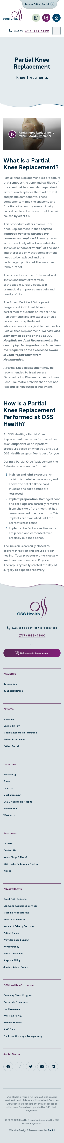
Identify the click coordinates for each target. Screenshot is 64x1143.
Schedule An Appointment (34, 653)
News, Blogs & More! (15, 857)
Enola (6, 781)
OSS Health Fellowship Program (21, 864)
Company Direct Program (17, 995)
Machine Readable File (16, 912)
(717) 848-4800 (37, 30)
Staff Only (9, 1029)
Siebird (51, 1130)
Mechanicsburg (12, 794)
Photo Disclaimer (13, 953)
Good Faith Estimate (15, 899)
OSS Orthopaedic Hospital (18, 801)
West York (9, 815)
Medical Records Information (20, 732)
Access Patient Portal (37, 4)
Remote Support (12, 1022)
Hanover (8, 788)
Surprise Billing (11, 960)
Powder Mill (10, 808)
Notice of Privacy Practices (18, 926)
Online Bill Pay (11, 725)
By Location (10, 683)
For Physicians (11, 1008)
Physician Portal (12, 1015)
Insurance (9, 719)
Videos (7, 870)
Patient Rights (11, 933)
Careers (7, 843)
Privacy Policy (11, 946)
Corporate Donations (15, 1002)
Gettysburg (9, 774)
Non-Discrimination (14, 919)
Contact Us (9, 850)
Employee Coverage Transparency (22, 1036)
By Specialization (13, 690)
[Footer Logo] (32, 607)
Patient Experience (14, 739)
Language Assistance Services (20, 905)
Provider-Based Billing (16, 939)
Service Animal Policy (15, 967)
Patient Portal (11, 746)
